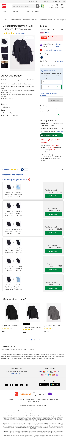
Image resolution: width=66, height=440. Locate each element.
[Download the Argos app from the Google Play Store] (55, 386)
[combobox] (24, 6)
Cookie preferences (52, 399)
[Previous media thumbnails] (4, 36)
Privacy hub (20, 399)
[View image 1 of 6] (4, 41)
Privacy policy (30, 399)
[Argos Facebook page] (11, 385)
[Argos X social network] (16, 385)
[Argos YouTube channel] (6, 385)
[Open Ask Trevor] (42, 6)
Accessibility (11, 399)
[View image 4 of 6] (4, 64)
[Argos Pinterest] (21, 385)
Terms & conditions (33, 401)
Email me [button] (57, 87)
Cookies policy (40, 399)
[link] (15, 33)
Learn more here (16, 373)
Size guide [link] (60, 61)
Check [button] (59, 115)
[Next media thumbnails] (4, 69)
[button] (29, 37)
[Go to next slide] (32, 52)
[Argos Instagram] (26, 385)
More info (60, 131)
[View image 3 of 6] (4, 57)
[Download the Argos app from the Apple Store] (44, 386)
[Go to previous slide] (12, 52)
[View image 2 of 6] (4, 49)
